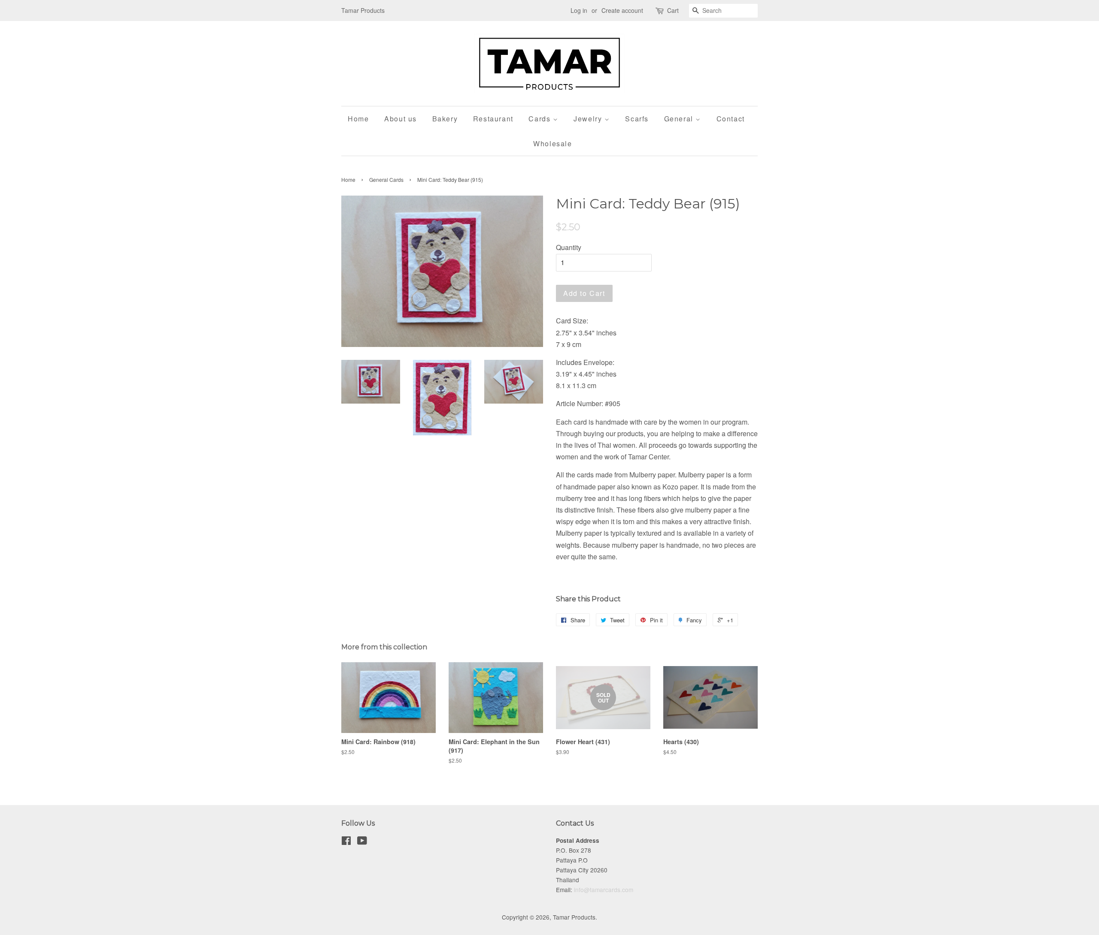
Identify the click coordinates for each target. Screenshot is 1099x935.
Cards (540, 119)
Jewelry (589, 119)
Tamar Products (574, 917)
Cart (673, 10)
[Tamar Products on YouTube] (362, 842)
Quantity (568, 247)
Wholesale (552, 143)
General (680, 119)
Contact (730, 119)
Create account (622, 10)
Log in (579, 10)
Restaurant (493, 119)
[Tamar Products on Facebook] (346, 842)
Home (358, 119)
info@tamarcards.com (603, 889)
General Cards (386, 179)
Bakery (445, 119)
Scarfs (637, 119)
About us (400, 119)
